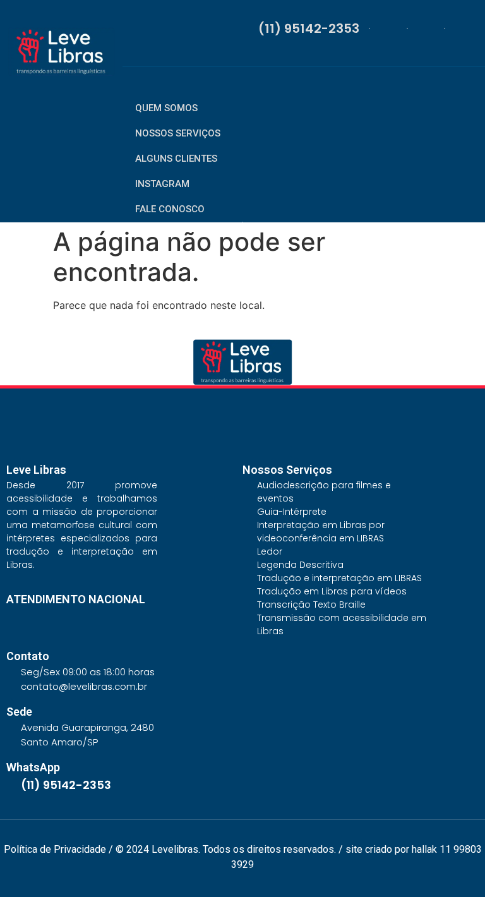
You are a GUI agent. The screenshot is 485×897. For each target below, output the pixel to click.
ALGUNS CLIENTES (176, 158)
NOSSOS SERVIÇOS (177, 133)
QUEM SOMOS (166, 108)
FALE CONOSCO (170, 209)
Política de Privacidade (55, 849)
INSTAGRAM (162, 184)
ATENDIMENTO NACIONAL (75, 599)
